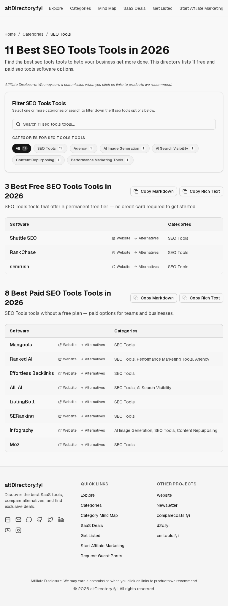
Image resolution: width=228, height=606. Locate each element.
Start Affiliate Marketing (201, 8)
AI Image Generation (133, 430)
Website (123, 238)
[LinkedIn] (61, 520)
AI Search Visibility (154, 387)
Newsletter (167, 505)
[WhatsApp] (29, 520)
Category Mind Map (99, 515)
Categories (80, 8)
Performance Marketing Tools (165, 359)
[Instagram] (18, 530)
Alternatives (149, 238)
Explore (56, 8)
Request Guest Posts (101, 555)
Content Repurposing (197, 430)
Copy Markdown (157, 191)
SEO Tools (178, 238)
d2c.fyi (163, 525)
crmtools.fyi (168, 535)
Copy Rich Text (205, 191)
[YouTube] (8, 530)
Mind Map (107, 8)
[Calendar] (8, 520)
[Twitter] (50, 520)
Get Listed (162, 8)
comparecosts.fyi (173, 515)
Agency (202, 359)
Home (10, 34)
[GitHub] (40, 520)
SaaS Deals (135, 8)
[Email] (18, 520)
